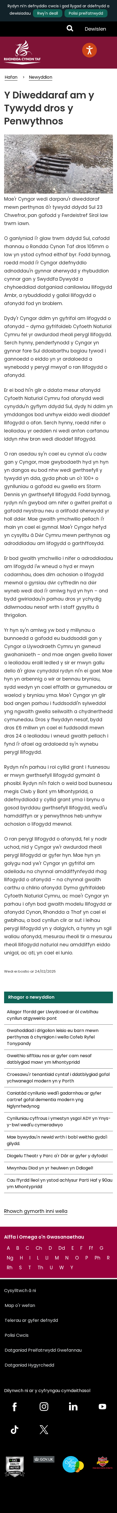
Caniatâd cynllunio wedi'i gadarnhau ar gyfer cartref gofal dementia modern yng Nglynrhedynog (54, 1099)
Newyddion (40, 77)
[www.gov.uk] (14, 1467)
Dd (62, 1248)
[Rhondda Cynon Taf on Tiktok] (14, 1429)
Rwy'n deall (47, 13)
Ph (97, 1258)
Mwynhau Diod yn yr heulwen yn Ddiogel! (50, 1168)
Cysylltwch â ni (20, 1290)
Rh (10, 1267)
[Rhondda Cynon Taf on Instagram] (44, 1406)
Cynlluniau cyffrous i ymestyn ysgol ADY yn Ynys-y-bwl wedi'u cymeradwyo (59, 1121)
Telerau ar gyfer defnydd (31, 1320)
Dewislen (95, 31)
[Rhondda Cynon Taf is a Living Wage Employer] (73, 1464)
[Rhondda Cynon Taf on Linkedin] (73, 1406)
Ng (10, 1258)
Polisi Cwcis (17, 1335)
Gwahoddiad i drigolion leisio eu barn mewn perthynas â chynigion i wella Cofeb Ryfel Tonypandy (52, 1037)
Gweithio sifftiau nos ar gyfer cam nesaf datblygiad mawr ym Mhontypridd (49, 1059)
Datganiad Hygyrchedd (29, 1365)
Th (40, 1267)
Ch (39, 1248)
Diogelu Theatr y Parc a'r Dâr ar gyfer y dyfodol (57, 1156)
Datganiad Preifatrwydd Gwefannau (43, 1350)
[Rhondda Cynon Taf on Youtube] (102, 1406)
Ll (46, 1258)
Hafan (11, 77)
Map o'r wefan (20, 1305)
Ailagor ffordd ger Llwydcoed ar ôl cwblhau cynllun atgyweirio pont (52, 1015)
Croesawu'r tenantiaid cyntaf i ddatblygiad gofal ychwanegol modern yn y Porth (58, 1077)
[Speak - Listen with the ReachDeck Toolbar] (89, 50)
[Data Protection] (102, 1462)
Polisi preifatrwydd (86, 13)
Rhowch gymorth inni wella (35, 1211)
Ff (91, 1248)
